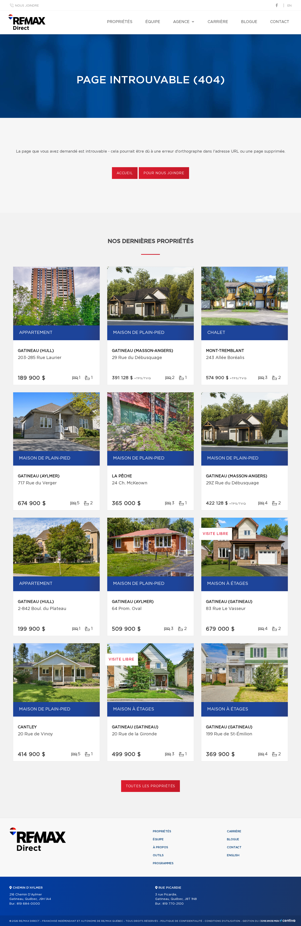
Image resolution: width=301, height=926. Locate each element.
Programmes (163, 863)
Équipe (152, 22)
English (233, 855)
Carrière (218, 22)
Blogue (249, 22)
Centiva (287, 920)
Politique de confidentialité (181, 921)
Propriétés (119, 22)
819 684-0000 (28, 903)
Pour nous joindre (163, 173)
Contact (279, 22)
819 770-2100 (173, 903)
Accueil (125, 173)
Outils (158, 855)
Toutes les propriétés (150, 786)
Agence (181, 22)
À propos (160, 847)
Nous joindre (27, 5)
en (289, 5)
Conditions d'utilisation (222, 921)
